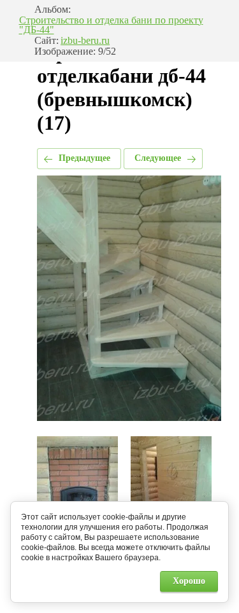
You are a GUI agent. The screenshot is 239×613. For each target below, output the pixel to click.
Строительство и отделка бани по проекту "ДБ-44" (111, 25)
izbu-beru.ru (85, 41)
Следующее (157, 158)
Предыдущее (84, 158)
